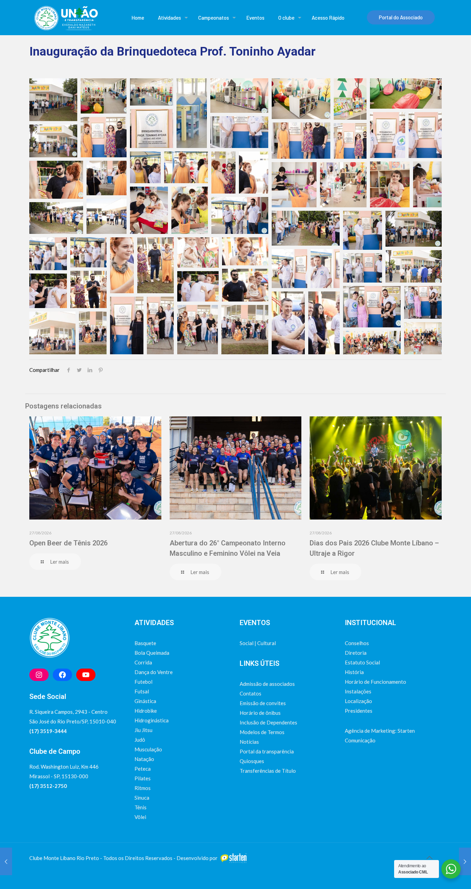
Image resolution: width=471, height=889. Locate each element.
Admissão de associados (267, 684)
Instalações (358, 691)
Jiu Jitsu (143, 730)
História (354, 672)
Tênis (140, 807)
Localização (358, 701)
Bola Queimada (151, 653)
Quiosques (252, 761)
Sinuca (141, 797)
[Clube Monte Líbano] (65, 17)
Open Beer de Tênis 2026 (68, 543)
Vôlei (140, 817)
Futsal (141, 691)
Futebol (143, 682)
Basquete (145, 643)
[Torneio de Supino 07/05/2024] (465, 861)
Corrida (143, 662)
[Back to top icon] (429, 857)
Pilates (142, 778)
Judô (139, 740)
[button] (53, 99)
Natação (144, 759)
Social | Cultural (258, 643)
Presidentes (358, 711)
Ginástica (145, 701)
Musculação (148, 749)
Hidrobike (145, 711)
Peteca (142, 768)
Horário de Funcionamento (375, 682)
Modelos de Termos (262, 732)
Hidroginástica (151, 720)
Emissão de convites (263, 703)
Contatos (250, 693)
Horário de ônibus (260, 713)
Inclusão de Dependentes (268, 722)
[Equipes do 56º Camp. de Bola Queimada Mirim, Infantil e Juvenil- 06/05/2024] (6, 861)
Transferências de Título (268, 771)
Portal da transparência (267, 751)
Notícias (249, 742)
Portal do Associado (401, 17)
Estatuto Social (362, 662)
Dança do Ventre (153, 672)
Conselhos (357, 643)
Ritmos (142, 788)
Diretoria (356, 653)
